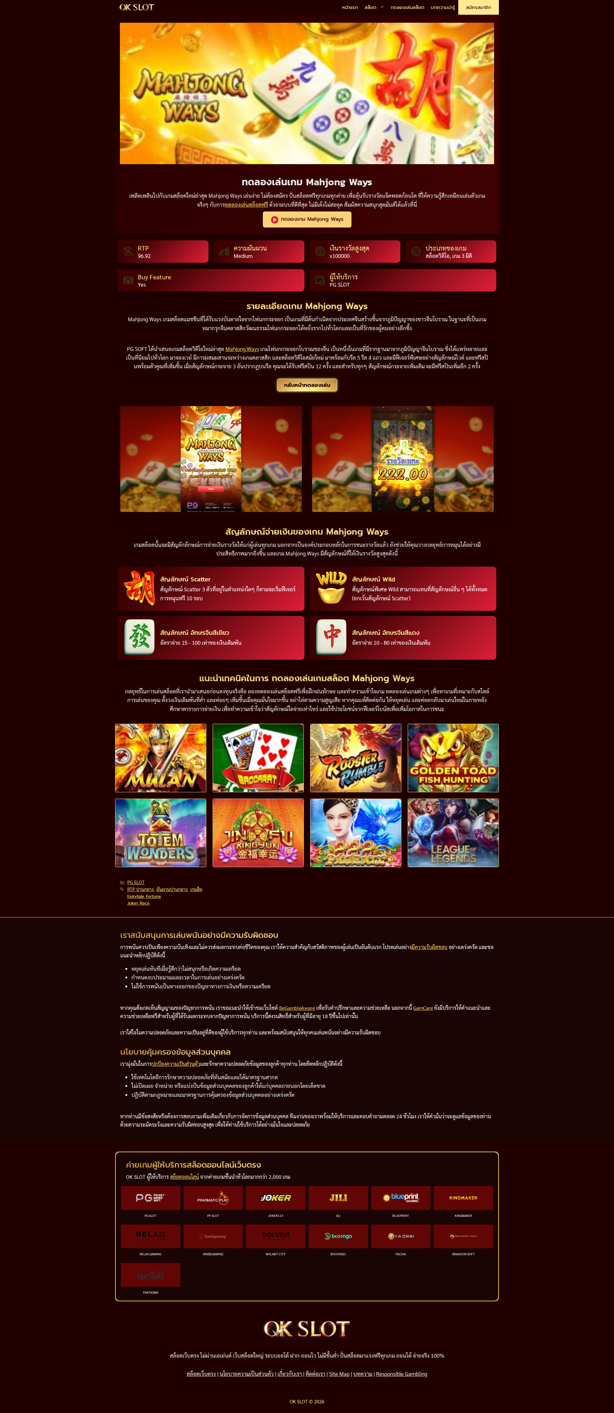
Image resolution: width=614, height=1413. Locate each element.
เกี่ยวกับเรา (290, 1373)
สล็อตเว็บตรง (201, 1373)
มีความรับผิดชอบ (429, 947)
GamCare (423, 1007)
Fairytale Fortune (144, 896)
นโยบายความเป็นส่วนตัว (247, 1373)
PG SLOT (136, 882)
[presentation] (160, 758)
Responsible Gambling (401, 1373)
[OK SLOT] (136, 7)
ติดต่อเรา (315, 1373)
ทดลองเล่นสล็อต (407, 7)
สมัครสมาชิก (478, 7)
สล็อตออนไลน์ (184, 1176)
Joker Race (138, 903)
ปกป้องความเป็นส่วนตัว (176, 1063)
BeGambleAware (297, 1007)
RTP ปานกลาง (140, 889)
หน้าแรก (350, 7)
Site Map (339, 1373)
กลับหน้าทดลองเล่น (307, 385)
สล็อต (370, 7)
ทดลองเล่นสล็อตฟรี (246, 204)
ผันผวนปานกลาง (172, 889)
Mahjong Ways (242, 348)
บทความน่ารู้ (443, 7)
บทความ (362, 1373)
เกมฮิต (196, 889)
